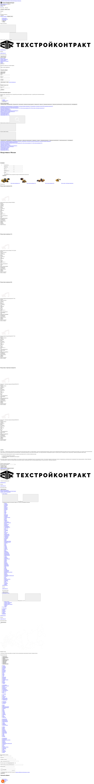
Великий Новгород (7, 522)
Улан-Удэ (5, 576)
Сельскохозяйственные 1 (4, 148)
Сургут (5, 556)
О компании (2, 0)
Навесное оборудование (12, 491)
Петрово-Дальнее (7, 517)
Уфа (3, 715)
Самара (5, 546)
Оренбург (4, 708)
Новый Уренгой (7, 555)
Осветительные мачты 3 (63, 140)
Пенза (5, 544)
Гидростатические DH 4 (4, 142)
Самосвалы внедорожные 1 (5, 143)
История (6, 0)
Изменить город (7, 9)
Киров (5, 540)
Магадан (3, 740)
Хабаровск (6, 583)
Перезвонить (3, 773)
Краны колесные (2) (11, 111)
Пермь (5, 545)
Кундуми (5, 582)
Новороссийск (6, 534)
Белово (5, 561)
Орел (5, 511)
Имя (1, 755)
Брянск (5, 506)
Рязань (3, 674)
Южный (4, 658)
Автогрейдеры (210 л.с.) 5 (4, 150)
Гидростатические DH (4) (14, 107)
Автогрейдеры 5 (70, 140)
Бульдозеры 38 (9, 140)
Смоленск (6, 504)
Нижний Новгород (5, 707)
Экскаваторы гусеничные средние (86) (37, 106)
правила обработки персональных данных (23, 772)
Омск (5, 566)
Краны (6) (41, 104)
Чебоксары (6, 551)
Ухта (5, 528)
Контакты (19, 0)
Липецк (5, 518)
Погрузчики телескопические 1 (54, 140)
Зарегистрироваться (12, 82)
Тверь (3, 675)
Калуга (5, 519)
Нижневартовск (7, 554)
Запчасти (7, 490)
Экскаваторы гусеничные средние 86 (28, 141)
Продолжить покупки (10, 468)
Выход (4, 21)
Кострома (5, 509)
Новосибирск (6, 565)
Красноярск (6, 564)
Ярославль (6, 515)
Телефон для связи (3, 759)
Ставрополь (6, 537)
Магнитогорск (6, 553)
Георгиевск (6, 536)
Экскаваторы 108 (3, 140)
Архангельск (6, 521)
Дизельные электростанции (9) (28, 104)
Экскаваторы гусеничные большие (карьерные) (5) (22, 106)
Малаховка (6, 514)
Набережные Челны (7, 541)
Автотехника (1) (21, 104)
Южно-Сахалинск (7, 579)
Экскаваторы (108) (3, 104)
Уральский (4, 661)
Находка (5, 573)
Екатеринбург (6, 552)
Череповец (6, 529)
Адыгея (5, 533)
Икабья (5, 584)
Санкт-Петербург (5, 690)
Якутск (5, 578)
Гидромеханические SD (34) (5, 107)
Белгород (5, 505)
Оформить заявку (10, 16)
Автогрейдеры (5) (74, 104)
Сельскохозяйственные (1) (4, 113)
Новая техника (2, 490)
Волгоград (6, 532)
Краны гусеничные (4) (4, 111)
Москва (1, 4)
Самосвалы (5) (36, 104)
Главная (3, 99)
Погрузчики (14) (15, 104)
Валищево (4, 667)
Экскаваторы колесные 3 (17, 141)
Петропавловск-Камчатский (9, 575)
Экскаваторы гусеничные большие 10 (6, 141)
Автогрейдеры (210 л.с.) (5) (5, 115)
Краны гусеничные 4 (10, 146)
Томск (5, 567)
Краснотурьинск (7, 558)
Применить (4, 175)
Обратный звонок (3, 56)
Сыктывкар (4, 691)
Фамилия (1, 757)
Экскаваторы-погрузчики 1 (45, 140)
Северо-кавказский (5, 659)
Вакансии (16, 0)
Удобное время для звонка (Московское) (7, 764)
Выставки (12, 0)
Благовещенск (6, 570)
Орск (5, 543)
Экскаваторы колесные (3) (48, 106)
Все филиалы (5, 4)
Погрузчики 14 (14, 140)
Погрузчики (4, 101)
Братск (5, 568)
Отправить (2, 89)
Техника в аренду (7, 603)
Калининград (6, 524)
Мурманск (6, 525)
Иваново (3, 682)
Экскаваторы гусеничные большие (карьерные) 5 (42, 141)
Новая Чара (6, 580)
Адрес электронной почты (4, 761)
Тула (5, 513)
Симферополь (6, 535)
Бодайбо (5, 569)
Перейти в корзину (3, 16)
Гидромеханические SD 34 (13, 142)
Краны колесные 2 (3, 146)
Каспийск (6, 538)
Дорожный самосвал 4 (4, 145)
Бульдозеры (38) (9, 104)
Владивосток (6, 571)
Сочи (5, 531)
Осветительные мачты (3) (67, 104)
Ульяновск (6, 549)
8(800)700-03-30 (3, 53)
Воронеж (5, 508)
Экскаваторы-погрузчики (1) (48, 104)
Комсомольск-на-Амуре (6, 739)
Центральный (5, 656)
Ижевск (5, 550)
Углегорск (4, 747)
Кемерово (6, 563)
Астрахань (6, 530)
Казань (5, 539)
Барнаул (5, 560)
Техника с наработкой (4, 491)
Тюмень (3, 723)
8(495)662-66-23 (3, 49)
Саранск (5, 547)
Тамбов (5, 520)
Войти (7, 82)
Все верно (2, 9)
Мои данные (4, 18)
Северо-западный (5, 657)
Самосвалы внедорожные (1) (13, 110)
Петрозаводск (6, 526)
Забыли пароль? (3, 82)
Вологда (5, 523)
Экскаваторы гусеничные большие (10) (7, 106)
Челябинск (4, 724)
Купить (2, 355)
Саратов (5, 548)
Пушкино (6, 516)
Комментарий (2, 766)
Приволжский (5, 660)
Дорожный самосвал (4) (4, 110)
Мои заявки (4, 19)
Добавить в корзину (4, 467)
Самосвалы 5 (34, 140)
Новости (9, 0)
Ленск (5, 581)
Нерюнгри (6, 574)
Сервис (3, 612)
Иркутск (5, 562)
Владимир (6, 507)
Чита (5, 577)
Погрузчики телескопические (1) (57, 104)
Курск (5, 510)
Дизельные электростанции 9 (27, 140)
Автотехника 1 (20, 140)
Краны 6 (38, 140)
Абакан (5, 559)
